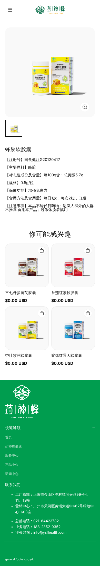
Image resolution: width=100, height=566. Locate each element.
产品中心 (11, 465)
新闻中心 (11, 474)
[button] (10, 10)
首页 (8, 437)
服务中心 (11, 455)
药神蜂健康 (13, 446)
